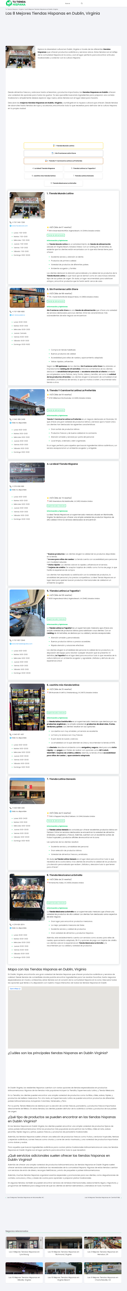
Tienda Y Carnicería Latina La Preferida (65, 161)
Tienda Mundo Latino (65, 146)
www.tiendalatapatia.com (22, 644)
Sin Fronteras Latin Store (65, 153)
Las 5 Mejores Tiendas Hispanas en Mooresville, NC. (25, 1197)
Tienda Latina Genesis (84, 176)
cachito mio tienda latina (45, 176)
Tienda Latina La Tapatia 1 (84, 168)
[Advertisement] (63, 30)
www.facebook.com (20, 226)
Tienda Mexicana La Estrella (64, 183)
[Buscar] (82, 3)
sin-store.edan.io (18, 315)
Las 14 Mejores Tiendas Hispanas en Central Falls (102, 1197)
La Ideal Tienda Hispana (44, 168)
